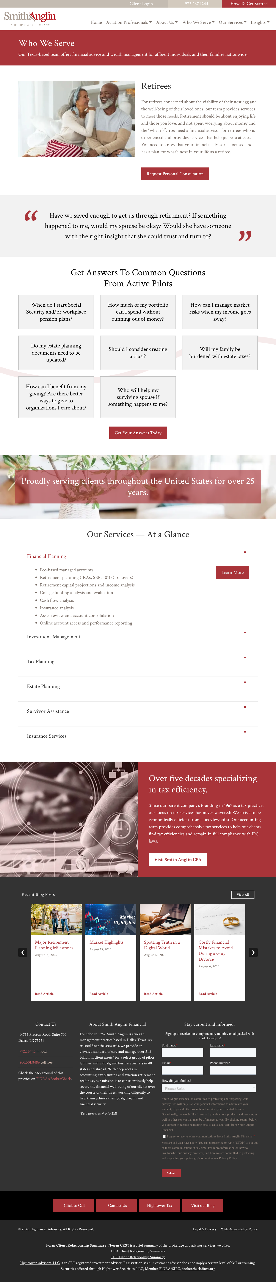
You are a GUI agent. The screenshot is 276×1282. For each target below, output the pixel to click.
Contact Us (117, 1205)
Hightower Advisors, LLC (40, 1262)
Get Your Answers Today (138, 433)
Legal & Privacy (204, 1229)
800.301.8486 (29, 1062)
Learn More (232, 572)
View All (243, 894)
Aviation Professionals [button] (127, 22)
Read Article (44, 994)
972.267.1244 (196, 4)
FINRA (165, 1268)
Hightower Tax (159, 1205)
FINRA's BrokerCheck (53, 1078)
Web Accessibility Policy (239, 1229)
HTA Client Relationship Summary (138, 1251)
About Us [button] (165, 22)
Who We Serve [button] (196, 22)
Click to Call (74, 1205)
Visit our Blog (203, 1205)
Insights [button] (258, 22)
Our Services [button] (231, 22)
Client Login (141, 4)
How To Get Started (249, 4)
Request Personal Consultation (175, 174)
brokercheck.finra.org (198, 1268)
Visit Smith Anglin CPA (177, 860)
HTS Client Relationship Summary (138, 1257)
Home (96, 22)
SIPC (176, 1268)
